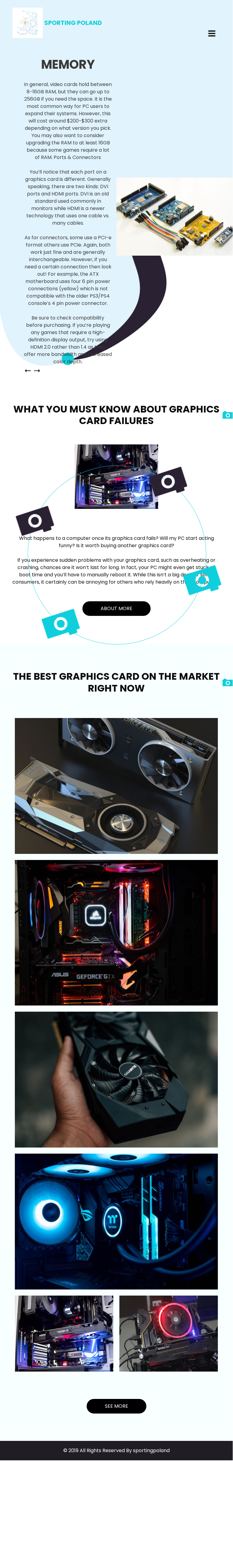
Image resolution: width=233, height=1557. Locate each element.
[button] (27, 370)
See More (116, 1406)
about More (116, 608)
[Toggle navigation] (211, 33)
